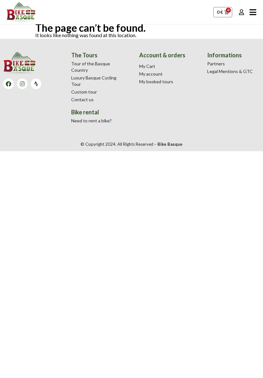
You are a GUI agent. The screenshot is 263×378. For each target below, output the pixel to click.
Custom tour (84, 91)
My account (151, 74)
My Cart (147, 66)
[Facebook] (8, 83)
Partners (216, 63)
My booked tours (156, 81)
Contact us (82, 99)
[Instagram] (22, 83)
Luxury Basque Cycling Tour (93, 81)
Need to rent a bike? (91, 120)
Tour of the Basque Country (90, 67)
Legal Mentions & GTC (230, 71)
